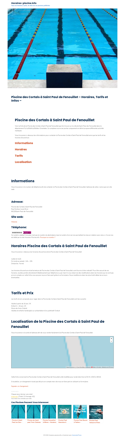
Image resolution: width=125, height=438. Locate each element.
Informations (24, 143)
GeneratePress (76, 435)
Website (14, 222)
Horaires (21, 149)
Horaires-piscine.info (23, 3)
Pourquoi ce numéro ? (47, 237)
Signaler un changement (19, 386)
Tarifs (19, 156)
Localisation (23, 162)
